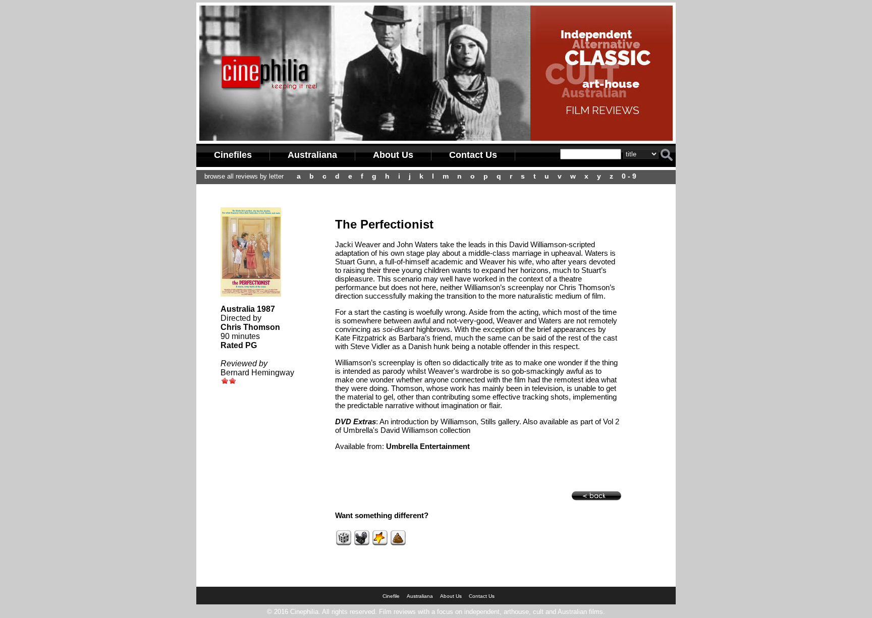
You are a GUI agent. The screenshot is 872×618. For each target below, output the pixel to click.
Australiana (312, 155)
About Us (393, 155)
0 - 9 (629, 176)
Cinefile (391, 596)
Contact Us (473, 155)
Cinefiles (233, 155)
